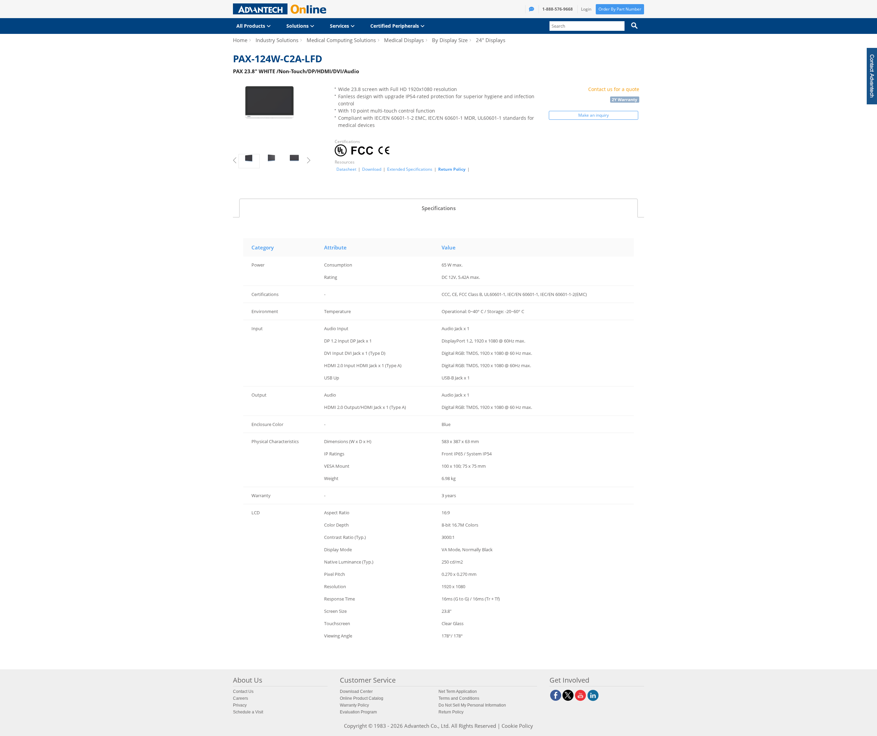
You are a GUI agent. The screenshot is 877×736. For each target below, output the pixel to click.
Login (586, 9)
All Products (251, 26)
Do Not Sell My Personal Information (472, 705)
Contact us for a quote (613, 89)
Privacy (240, 705)
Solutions (298, 26)
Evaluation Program (358, 712)
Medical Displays (404, 40)
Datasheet (346, 169)
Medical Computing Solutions (341, 40)
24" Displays (490, 40)
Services (340, 26)
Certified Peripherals (395, 26)
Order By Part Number (619, 9)
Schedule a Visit (248, 712)
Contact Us (243, 691)
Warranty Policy (354, 705)
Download (371, 169)
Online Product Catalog (361, 698)
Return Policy (452, 169)
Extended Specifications (409, 169)
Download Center (356, 691)
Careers (240, 698)
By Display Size (450, 40)
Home (240, 40)
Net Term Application (457, 691)
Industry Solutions (277, 40)
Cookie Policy (517, 725)
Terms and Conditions (458, 698)
